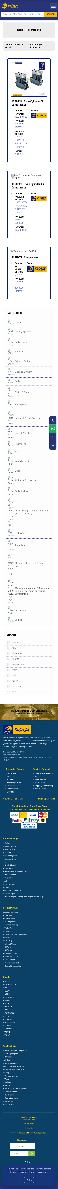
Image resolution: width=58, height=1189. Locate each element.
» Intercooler (8, 915)
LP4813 (18, 136)
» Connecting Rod (10, 953)
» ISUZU (6, 991)
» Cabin (6, 887)
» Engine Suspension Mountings (15, 934)
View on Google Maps (13, 799)
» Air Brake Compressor (12, 890)
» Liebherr (7, 1000)
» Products (9, 776)
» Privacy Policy (39, 779)
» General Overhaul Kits (12, 966)
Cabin (18, 470)
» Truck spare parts (10, 1054)
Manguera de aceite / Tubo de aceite (30, 565)
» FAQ (35, 776)
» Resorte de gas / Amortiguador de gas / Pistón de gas (24, 897)
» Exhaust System (10, 856)
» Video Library (11, 789)
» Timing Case (8, 928)
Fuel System (21, 404)
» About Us (10, 779)
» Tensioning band (10, 1092)
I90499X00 (20, 154)
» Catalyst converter (10, 1098)
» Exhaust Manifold (10, 944)
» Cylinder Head (9, 918)
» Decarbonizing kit (10, 1076)
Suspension (20, 444)
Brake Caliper (21, 491)
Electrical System (23, 372)
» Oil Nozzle (7, 1057)
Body (17, 381)
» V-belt (6, 1079)
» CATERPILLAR (9, 984)
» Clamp (6, 1073)
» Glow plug (7, 941)
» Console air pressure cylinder (15, 1069)
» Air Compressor (9, 922)
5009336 (19, 281)
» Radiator (7, 1082)
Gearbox (19, 620)
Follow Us (29, 1162)
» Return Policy (39, 789)
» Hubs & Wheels (9, 875)
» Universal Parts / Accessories (15, 871)
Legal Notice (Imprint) (29, 1119)
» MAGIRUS (7, 1007)
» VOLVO (6, 1035)
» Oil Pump (7, 947)
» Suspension (8, 878)
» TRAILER (7, 1029)
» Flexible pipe (8, 1104)
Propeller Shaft (22, 461)
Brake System (22, 342)
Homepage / (37, 44)
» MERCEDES (8, 1013)
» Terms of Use (39, 782)
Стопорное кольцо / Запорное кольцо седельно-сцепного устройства (32, 591)
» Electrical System (10, 859)
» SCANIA (7, 1026)
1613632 (19, 127)
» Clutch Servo (8, 1095)
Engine (18, 322)
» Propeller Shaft (9, 884)
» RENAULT (7, 1019)
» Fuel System (8, 868)
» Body (5, 862)
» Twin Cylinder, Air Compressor (15, 1051)
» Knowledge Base (13, 782)
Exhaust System (23, 361)
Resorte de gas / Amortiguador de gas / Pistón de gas (32, 512)
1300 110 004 (21, 230)
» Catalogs (10, 786)
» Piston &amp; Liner (11, 956)
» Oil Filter (7, 937)
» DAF (5, 988)
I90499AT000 (21, 143)
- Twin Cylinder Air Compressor (27, 103)
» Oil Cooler (7, 950)
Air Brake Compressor (26, 480)
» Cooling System (9, 846)
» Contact (9, 792)
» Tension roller (9, 1101)
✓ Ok (29, 1180)
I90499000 (21, 147)
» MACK (6, 1003)
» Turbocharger (9, 960)
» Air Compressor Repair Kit (13, 1066)
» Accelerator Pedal (10, 912)
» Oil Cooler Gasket (10, 1063)
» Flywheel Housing (10, 925)
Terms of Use (29, 1128)
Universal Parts (22, 610)
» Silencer (7, 1085)
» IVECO (6, 994)
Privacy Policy (29, 1123)
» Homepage (10, 773)
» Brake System (9, 849)
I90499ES (19, 140)
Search (51, 14)
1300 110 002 (21, 117)
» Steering (7, 852)
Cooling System (23, 331)
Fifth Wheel (20, 533)
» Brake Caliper (9, 894)
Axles (17, 452)
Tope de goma (22, 545)
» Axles (6, 881)
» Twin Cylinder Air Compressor (15, 1088)
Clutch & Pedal (22, 392)
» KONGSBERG (9, 997)
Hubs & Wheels (22, 433)
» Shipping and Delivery (43, 786)
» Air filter (6, 1060)
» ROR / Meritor (9, 1022)
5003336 (19, 123)
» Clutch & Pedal (9, 865)
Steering (19, 351)
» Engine (6, 843)
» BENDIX (7, 981)
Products (35, 47)
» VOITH (6, 1032)
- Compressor (25, 257)
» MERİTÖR (7, 1016)
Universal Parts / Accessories (29, 418)
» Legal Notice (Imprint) (43, 773)
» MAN (5, 1010)
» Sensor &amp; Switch (12, 963)
